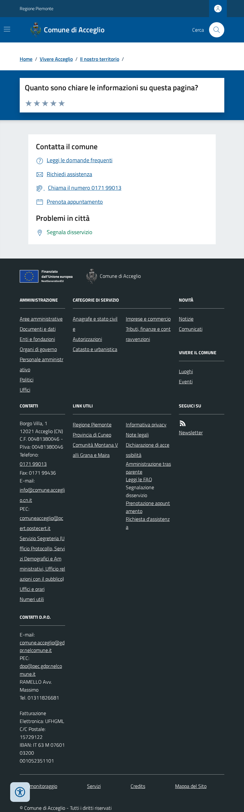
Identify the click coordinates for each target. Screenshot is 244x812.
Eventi (186, 381)
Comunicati (190, 329)
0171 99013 (33, 464)
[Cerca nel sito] (214, 29)
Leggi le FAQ (139, 479)
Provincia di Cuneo (92, 434)
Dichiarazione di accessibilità (147, 450)
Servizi (94, 786)
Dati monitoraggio (38, 786)
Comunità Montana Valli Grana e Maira (95, 450)
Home (26, 59)
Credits (138, 786)
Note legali (137, 434)
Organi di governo (38, 349)
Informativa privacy (146, 424)
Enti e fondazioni (37, 339)
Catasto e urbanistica (95, 349)
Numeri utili (32, 599)
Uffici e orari (32, 589)
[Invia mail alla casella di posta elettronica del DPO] (42, 647)
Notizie (186, 319)
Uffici (25, 389)
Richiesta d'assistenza (148, 523)
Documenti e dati (38, 329)
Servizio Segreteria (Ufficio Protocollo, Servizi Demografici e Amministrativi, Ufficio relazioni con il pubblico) (42, 558)
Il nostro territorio (99, 59)
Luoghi (186, 371)
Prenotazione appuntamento (148, 507)
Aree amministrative (41, 319)
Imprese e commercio (148, 319)
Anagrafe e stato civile (95, 324)
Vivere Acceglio (56, 59)
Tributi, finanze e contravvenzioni (148, 334)
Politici (26, 379)
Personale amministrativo (41, 364)
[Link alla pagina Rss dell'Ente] (182, 423)
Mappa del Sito (191, 786)
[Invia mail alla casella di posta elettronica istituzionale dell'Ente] (42, 495)
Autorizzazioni (87, 339)
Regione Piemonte (36, 8)
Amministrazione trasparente (148, 468)
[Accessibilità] (20, 792)
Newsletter (191, 432)
